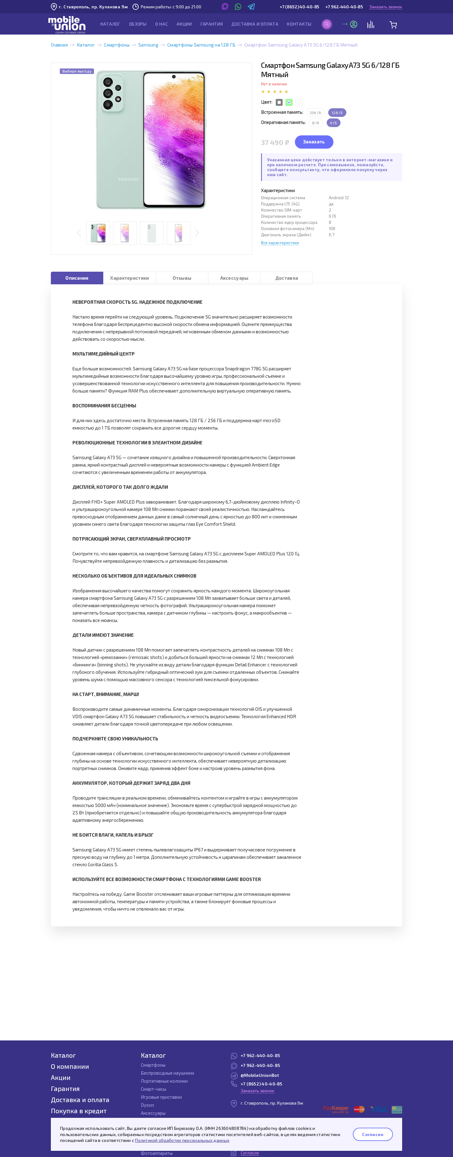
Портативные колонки (164, 1081)
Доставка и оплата (254, 24)
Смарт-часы (153, 1089)
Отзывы (182, 278)
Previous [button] (79, 233)
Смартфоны (116, 44)
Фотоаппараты (157, 1153)
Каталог (110, 24)
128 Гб (337, 112)
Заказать (314, 141)
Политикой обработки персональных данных (182, 1140)
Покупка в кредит (79, 1110)
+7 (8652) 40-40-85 (299, 6)
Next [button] (197, 233)
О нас (161, 24)
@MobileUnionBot (260, 1075)
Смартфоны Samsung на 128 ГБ (201, 44)
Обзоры (138, 24)
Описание (76, 278)
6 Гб (333, 123)
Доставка (286, 278)
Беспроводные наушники (167, 1073)
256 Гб (315, 112)
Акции (184, 24)
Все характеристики (280, 242)
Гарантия (212, 24)
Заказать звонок (385, 6)
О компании (70, 1066)
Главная (59, 44)
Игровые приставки (161, 1097)
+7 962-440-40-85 (344, 6)
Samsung (148, 44)
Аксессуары (234, 278)
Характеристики (129, 278)
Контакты (299, 24)
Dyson (147, 1105)
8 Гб (316, 123)
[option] (151, 139)
